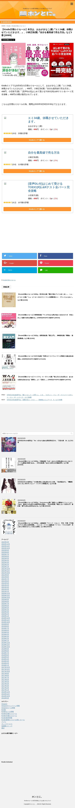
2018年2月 (5, 663)
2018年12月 (5, 643)
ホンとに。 (37, 796)
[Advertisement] (22, 236)
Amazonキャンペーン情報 (10, 706)
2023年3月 (5, 542)
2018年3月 (5, 661)
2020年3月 (5, 612)
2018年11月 (5, 645)
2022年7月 (5, 554)
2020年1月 (5, 616)
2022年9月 (5, 550)
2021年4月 (5, 585)
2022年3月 (5, 562)
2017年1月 (5, 690)
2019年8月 (5, 626)
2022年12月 (5, 544)
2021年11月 (5, 571)
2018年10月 (5, 647)
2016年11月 (5, 694)
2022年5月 (5, 558)
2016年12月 (5, 692)
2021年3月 (5, 587)
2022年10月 (5, 548)
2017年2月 (5, 688)
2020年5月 (5, 608)
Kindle (3, 710)
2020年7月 (5, 603)
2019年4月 (5, 634)
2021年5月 (5, 583)
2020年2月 (5, 614)
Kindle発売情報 (6, 718)
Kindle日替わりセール (9, 280)
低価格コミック (6, 726)
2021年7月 (5, 579)
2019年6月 (5, 630)
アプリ (3, 722)
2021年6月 (5, 581)
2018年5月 (5, 657)
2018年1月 (5, 665)
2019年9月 (5, 624)
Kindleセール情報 (7, 711)
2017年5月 (5, 682)
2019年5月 (5, 632)
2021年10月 (5, 573)
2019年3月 (5, 636)
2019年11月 (5, 620)
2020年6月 (5, 606)
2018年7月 (5, 653)
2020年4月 (5, 610)
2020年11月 (5, 595)
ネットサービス (6, 724)
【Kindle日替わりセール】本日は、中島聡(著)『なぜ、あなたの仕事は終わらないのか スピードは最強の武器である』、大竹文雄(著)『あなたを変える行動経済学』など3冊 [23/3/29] (45, 463)
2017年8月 (5, 675)
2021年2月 (5, 589)
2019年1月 (5, 640)
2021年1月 (5, 591)
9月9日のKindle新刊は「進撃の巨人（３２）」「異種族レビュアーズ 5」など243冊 (34, 400)
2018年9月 (5, 649)
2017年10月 (5, 671)
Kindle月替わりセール (9, 716)
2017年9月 (5, 673)
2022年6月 (5, 556)
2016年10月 (5, 696)
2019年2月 (5, 638)
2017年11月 (5, 669)
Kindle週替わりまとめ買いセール (13, 720)
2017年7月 (5, 677)
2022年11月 (5, 546)
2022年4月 (5, 560)
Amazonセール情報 (8, 708)
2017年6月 (5, 679)
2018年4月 (5, 659)
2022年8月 (5, 552)
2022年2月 (5, 564)
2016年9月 (5, 698)
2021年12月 (5, 569)
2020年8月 (5, 601)
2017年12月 (5, 667)
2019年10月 (5, 622)
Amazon (4, 704)
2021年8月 (5, 577)
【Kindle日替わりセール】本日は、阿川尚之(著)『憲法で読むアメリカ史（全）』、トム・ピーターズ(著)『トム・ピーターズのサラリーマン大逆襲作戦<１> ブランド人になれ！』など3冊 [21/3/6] (45, 297)
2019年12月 (5, 618)
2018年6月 (5, 655)
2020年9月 (5, 599)
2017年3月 (5, 686)
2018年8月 (5, 651)
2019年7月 (5, 628)
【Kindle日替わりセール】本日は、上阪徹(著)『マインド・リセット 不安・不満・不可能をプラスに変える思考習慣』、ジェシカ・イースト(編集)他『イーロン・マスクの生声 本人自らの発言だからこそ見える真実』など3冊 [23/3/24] (45, 524)
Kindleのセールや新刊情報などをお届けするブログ (37, 800)
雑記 (3, 728)
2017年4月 (5, 684)
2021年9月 (5, 575)
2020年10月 (5, 597)
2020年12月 (5, 593)
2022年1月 (5, 567)
